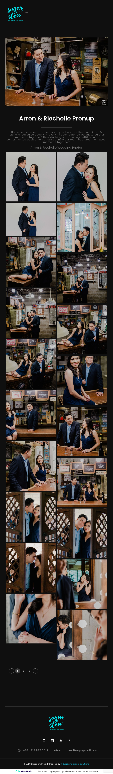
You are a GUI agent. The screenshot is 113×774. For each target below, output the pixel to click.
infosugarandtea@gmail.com (75, 750)
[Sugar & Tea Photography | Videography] (15, 13)
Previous (11, 670)
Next (35, 670)
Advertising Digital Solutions (75, 763)
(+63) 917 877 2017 (34, 750)
